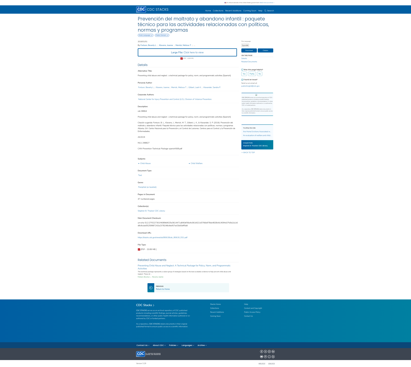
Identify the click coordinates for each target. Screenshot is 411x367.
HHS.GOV (262, 363)
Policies (172, 345)
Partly (252, 74)
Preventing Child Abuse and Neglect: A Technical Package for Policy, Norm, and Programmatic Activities (184, 267)
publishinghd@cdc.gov (250, 86)
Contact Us (248, 316)
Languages (187, 345)
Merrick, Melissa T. (183, 45)
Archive (201, 345)
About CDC (158, 345)
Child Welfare (196, 163)
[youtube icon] (261, 356)
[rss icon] (273, 356)
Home (208, 10)
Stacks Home (215, 304)
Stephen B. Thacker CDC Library (151, 211)
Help (260, 10)
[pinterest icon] (265, 356)
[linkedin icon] (273, 351)
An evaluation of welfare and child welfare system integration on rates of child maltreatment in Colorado (257, 135)
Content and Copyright (253, 308)
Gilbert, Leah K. (194, 87)
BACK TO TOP (249, 152)
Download (249, 50)
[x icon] (265, 351)
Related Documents (249, 61)
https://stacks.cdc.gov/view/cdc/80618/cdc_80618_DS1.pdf (162, 237)
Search (270, 10)
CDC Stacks (144, 305)
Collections (218, 10)
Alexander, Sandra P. (212, 87)
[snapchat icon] (269, 356)
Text (140, 175)
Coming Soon (249, 10)
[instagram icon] (269, 351)
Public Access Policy (252, 312)
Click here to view (187, 52)
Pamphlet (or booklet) (147, 187)
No (260, 74)
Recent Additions (233, 10)
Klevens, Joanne (166, 45)
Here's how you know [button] (266, 3)
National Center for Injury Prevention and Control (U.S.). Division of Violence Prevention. (175, 99)
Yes (244, 74)
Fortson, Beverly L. (149, 45)
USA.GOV (271, 363)
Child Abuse (145, 163)
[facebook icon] (261, 351)
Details (244, 58)
